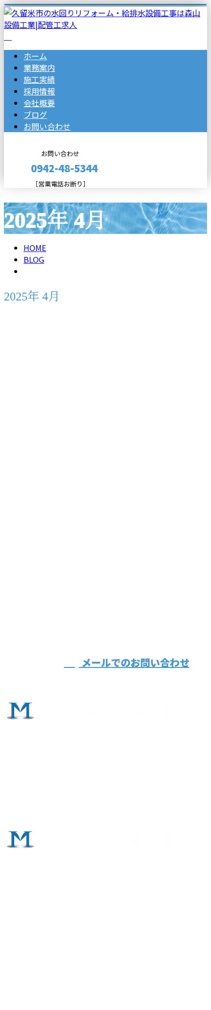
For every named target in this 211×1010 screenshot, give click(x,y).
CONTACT (38, 194)
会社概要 (39, 103)
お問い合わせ (47, 126)
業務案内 (39, 67)
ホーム (35, 56)
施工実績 (39, 79)
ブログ (35, 114)
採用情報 (39, 91)
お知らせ (59, 507)
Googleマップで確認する (51, 907)
